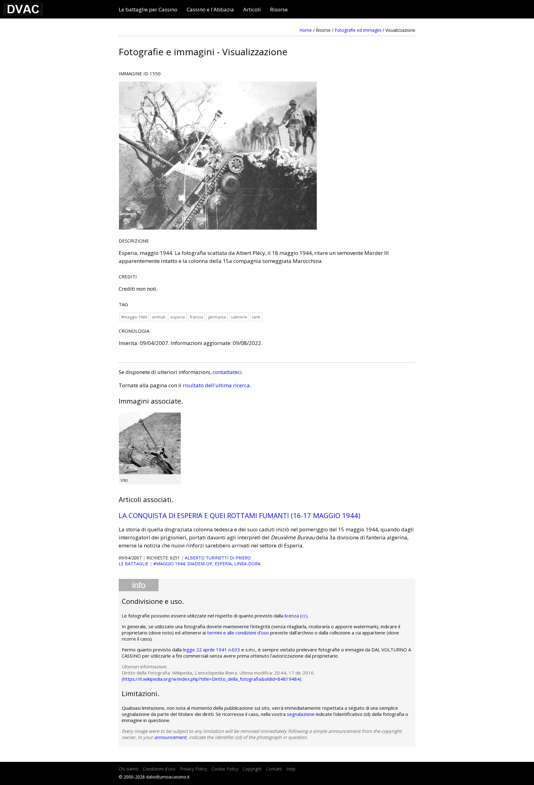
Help (290, 769)
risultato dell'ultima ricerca (216, 385)
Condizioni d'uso (159, 769)
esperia (177, 317)
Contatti (274, 769)
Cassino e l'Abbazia (210, 9)
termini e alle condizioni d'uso (238, 632)
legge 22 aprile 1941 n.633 (211, 649)
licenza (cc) (296, 616)
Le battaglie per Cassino (148, 9)
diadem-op (199, 564)
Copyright (252, 769)
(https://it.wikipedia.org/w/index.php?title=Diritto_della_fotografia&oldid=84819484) (211, 679)
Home (305, 30)
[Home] (23, 13)
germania (217, 317)
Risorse (279, 9)
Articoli (252, 9)
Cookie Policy (224, 769)
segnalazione (301, 714)
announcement (170, 737)
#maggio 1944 (134, 317)
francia (196, 317)
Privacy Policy (193, 769)
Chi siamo (128, 769)
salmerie (239, 317)
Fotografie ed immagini (358, 30)
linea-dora (247, 564)
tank (256, 317)
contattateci (227, 372)
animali (158, 317)
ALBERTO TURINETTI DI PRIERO (218, 558)
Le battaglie (133, 564)
